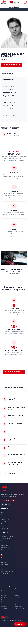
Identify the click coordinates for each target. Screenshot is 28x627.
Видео (2, 566)
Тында (16, 599)
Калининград (4, 601)
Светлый (17, 595)
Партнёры (3, 569)
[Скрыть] (25, 624)
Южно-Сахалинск (19, 606)
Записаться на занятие (12, 64)
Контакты (3, 575)
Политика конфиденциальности (7, 624)
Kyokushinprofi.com (8, 620)
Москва (3, 588)
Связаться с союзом (9, 500)
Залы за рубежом (5, 514)
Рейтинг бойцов (5, 528)
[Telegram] (9, 504)
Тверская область (19, 608)
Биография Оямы (5, 547)
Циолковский (18, 604)
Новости (3, 560)
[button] (26, 9)
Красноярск (4, 606)
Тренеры (3, 517)
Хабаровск (17, 601)
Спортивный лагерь (6, 521)
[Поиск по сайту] (18, 2)
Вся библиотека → (6, 549)
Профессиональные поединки (9, 526)
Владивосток (4, 597)
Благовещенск (4, 593)
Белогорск (3, 595)
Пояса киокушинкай (6, 538)
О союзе (3, 557)
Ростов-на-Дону (19, 593)
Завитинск (3, 599)
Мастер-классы (5, 519)
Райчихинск (18, 590)
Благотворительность (7, 571)
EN (15, 2)
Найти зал (3, 512)
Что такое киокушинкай (7, 536)
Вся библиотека (13, 473)
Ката (2, 540)
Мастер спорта (5, 545)
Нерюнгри (3, 610)
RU (11, 2)
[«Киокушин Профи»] (3, 2)
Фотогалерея (4, 564)
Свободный (17, 597)
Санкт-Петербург (5, 590)
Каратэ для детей (5, 523)
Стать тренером (5, 573)
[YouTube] (6, 504)
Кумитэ (3, 543)
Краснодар (4, 604)
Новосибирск (18, 588)
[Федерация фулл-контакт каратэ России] (25, 2)
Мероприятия (4, 562)
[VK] (2, 504)
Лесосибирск (4, 608)
